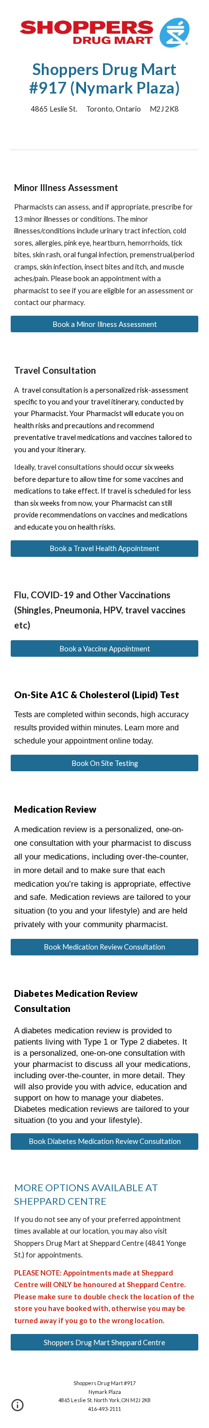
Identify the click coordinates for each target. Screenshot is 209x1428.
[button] (17, 1408)
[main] (104, 87)
